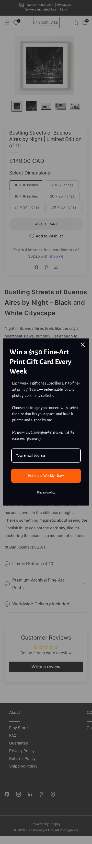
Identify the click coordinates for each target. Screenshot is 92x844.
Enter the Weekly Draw (46, 476)
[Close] (83, 344)
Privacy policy (46, 492)
